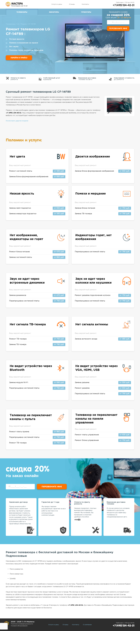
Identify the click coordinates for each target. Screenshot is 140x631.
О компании (87, 624)
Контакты (85, 4)
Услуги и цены (56, 4)
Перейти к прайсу (19, 58)
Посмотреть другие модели (17, 121)
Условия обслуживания (19, 625)
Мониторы (54, 12)
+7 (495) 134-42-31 (123, 5)
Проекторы (86, 12)
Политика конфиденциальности (22, 623)
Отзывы (72, 4)
